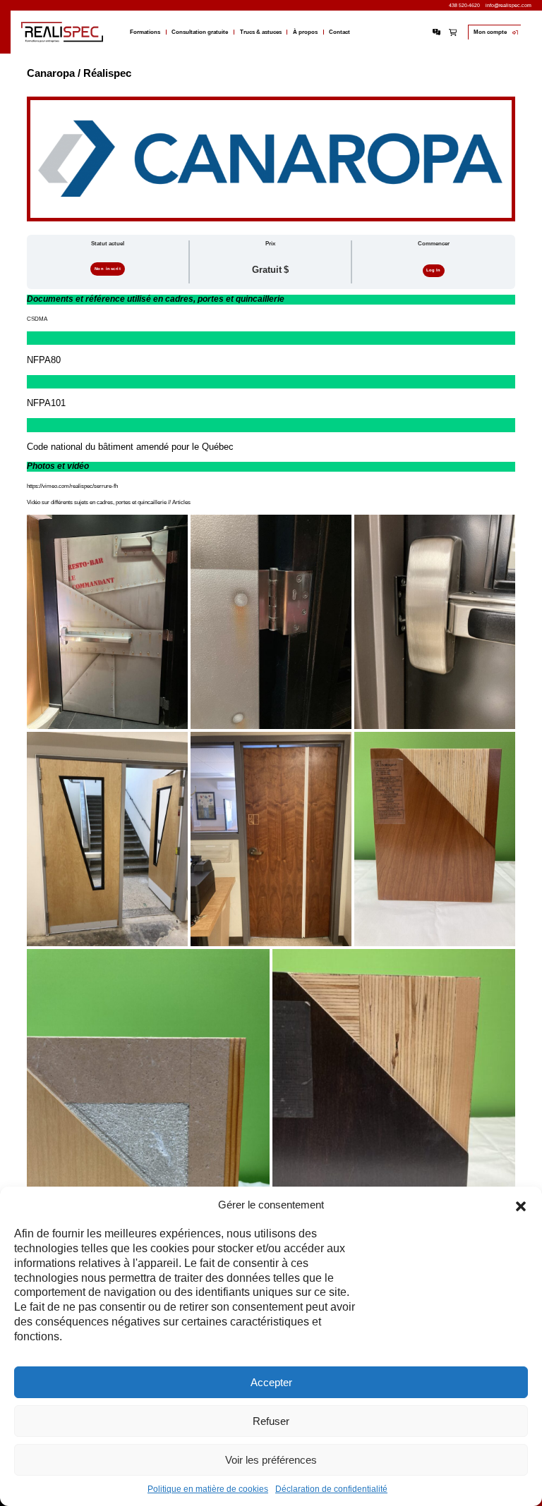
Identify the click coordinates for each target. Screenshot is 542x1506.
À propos (305, 32)
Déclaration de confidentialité (331, 1489)
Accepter (271, 1382)
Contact (339, 32)
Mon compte (490, 32)
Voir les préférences (271, 1460)
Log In (433, 270)
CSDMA (37, 319)
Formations (145, 32)
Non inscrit (108, 269)
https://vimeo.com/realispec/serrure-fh (72, 486)
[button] (521, 1205)
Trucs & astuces (261, 32)
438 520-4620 (464, 5)
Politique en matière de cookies (207, 1489)
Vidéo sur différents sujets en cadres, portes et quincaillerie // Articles (109, 502)
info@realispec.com (508, 5)
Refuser (271, 1421)
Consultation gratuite (199, 32)
